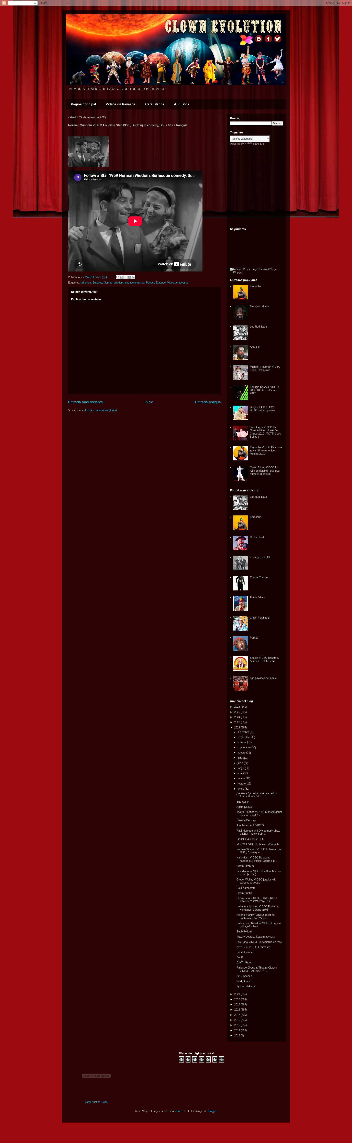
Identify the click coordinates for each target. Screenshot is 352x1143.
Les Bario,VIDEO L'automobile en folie (259, 941)
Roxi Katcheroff (245, 887)
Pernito (254, 637)
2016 (237, 1020)
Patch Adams (258, 597)
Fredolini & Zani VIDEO (250, 839)
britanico (86, 282)
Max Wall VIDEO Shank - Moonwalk (257, 844)
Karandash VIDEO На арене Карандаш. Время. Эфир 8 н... (256, 859)
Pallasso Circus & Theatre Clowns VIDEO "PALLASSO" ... (256, 969)
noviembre (244, 737)
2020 (237, 999)
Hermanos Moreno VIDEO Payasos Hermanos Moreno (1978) (257, 908)
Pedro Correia (244, 952)
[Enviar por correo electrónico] (118, 277)
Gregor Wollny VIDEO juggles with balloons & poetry (256, 881)
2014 (237, 1030)
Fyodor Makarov (246, 986)
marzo (242, 778)
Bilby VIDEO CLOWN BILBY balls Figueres (262, 409)
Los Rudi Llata (258, 326)
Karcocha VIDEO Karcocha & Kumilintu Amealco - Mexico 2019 (266, 450)
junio (241, 763)
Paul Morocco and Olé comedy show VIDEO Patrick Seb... (258, 832)
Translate (258, 143)
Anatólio (255, 346)
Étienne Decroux (246, 820)
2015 (237, 1025)
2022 (237, 727)
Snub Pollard (244, 931)
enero (241, 788)
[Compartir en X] (125, 277)
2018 (237, 1009)
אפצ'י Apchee (244, 976)
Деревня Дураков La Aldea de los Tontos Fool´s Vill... (256, 795)
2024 (237, 717)
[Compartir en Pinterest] (133, 277)
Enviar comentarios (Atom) (101, 410)
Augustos (181, 104)
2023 (237, 722)
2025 (237, 712)
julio (240, 757)
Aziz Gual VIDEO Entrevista (253, 947)
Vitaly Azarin (243, 981)
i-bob (178, 1111)
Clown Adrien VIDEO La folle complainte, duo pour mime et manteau (265, 470)
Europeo (97, 282)
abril (240, 773)
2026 (237, 706)
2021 (237, 994)
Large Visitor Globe (96, 1101)
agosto (242, 752)
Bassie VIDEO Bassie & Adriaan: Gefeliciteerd (264, 659)
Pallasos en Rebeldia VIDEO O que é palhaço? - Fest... (258, 925)
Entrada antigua (208, 402)
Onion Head (257, 537)
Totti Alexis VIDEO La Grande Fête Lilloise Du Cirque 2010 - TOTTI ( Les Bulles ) (265, 432)
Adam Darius (244, 806)
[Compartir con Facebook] (129, 277)
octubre (242, 742)
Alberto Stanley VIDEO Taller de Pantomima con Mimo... (255, 916)
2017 (237, 1014)
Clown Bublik (244, 893)
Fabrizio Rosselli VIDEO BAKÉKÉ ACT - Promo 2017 (264, 390)
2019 (237, 1004)
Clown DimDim (245, 865)
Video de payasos (177, 282)
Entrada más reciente (85, 402)
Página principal (83, 104)
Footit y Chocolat (260, 557)
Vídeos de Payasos (120, 104)
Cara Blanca (154, 104)
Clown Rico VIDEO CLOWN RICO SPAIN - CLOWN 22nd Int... (256, 900)
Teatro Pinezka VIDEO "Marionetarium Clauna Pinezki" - (259, 813)
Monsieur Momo (259, 306)
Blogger (212, 1111)
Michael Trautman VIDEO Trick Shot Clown (265, 368)
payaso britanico (134, 282)
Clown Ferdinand (260, 617)
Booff (239, 957)
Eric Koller (242, 801)
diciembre (244, 732)
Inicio (149, 402)
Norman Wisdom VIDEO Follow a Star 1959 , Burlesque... (259, 851)
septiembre (244, 747)
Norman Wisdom (113, 282)
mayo (241, 768)
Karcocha (255, 286)
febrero (242, 783)
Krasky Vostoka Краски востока (255, 936)
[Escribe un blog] (122, 277)
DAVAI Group (244, 962)
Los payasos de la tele (263, 678)
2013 (237, 1035)
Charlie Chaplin (259, 577)
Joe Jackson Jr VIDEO (250, 825)
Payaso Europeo (156, 282)
